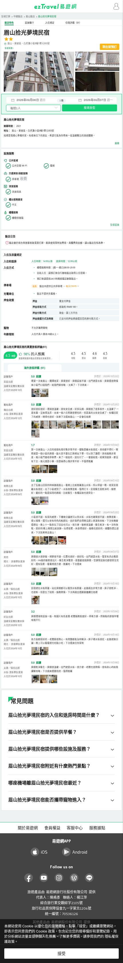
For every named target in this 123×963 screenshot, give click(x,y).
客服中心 (75, 827)
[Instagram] (59, 877)
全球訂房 (5, 16)
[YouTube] (43, 877)
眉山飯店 (30, 16)
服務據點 (97, 827)
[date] (33, 100)
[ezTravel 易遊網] (61, 6)
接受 (61, 953)
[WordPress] (74, 877)
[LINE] (89, 877)
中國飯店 (18, 16)
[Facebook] (28, 877)
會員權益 (52, 827)
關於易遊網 (28, 827)
